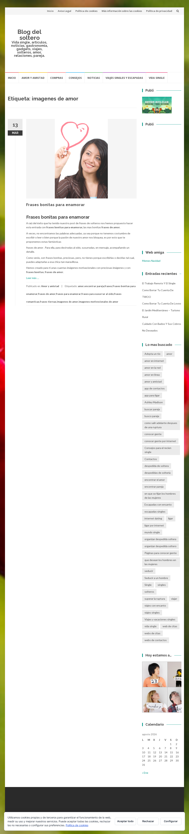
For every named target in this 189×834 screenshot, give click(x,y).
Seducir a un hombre (156, 577)
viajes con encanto (155, 605)
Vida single (157, 78)
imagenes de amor (67, 301)
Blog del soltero (29, 34)
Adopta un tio (152, 353)
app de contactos (155, 388)
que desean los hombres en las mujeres (160, 562)
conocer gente (153, 434)
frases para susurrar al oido (97, 293)
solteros (149, 591)
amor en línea (152, 374)
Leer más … (32, 277)
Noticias (93, 78)
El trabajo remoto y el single (159, 283)
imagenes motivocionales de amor (98, 301)
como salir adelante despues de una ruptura (161, 425)
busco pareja (152, 416)
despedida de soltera (157, 465)
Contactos (151, 459)
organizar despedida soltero (160, 546)
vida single (151, 626)
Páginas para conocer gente (161, 553)
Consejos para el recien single (158, 450)
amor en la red (153, 367)
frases (108, 286)
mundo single (152, 532)
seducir (149, 570)
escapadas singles (155, 511)
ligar (170, 518)
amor (81, 286)
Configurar (171, 821)
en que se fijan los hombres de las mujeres (160, 495)
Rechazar (148, 821)
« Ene (145, 772)
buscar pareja (152, 409)
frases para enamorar (68, 293)
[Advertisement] (116, 43)
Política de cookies (86, 11)
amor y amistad (153, 381)
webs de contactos (156, 640)
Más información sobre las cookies (122, 11)
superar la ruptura (155, 598)
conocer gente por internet (160, 441)
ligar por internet (154, 525)
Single (148, 584)
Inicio (50, 11)
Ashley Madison (154, 402)
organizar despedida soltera (160, 539)
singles (162, 584)
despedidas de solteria (158, 472)
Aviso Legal (64, 11)
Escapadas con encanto (158, 504)
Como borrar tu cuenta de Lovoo (161, 303)
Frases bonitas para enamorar (55, 205)
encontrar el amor (155, 479)
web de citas (170, 626)
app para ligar (152, 395)
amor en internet (154, 360)
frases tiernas (48, 301)
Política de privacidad (159, 11)
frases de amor (46, 293)
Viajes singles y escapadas (124, 78)
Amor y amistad (33, 78)
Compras (56, 78)
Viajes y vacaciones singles (160, 619)
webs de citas (152, 633)
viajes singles (152, 612)
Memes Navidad (151, 260)
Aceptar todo (125, 821)
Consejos (75, 78)
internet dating (153, 518)
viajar (174, 598)
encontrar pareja (94, 286)
